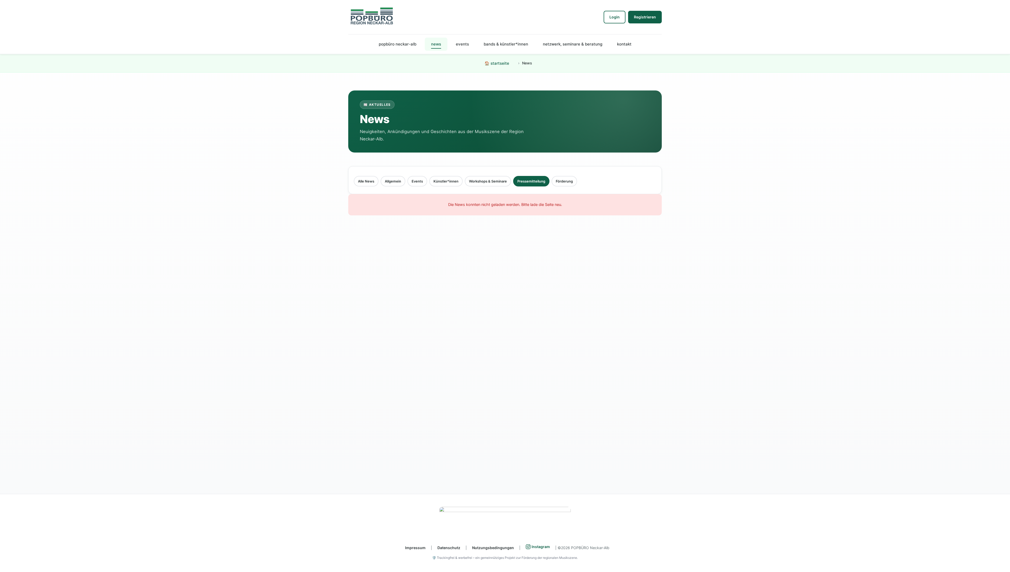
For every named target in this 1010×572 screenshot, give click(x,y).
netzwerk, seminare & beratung (572, 44)
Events (417, 181)
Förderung (564, 181)
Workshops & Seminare (488, 181)
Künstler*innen (445, 181)
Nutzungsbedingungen (493, 547)
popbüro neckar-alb (397, 44)
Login (614, 17)
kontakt (624, 44)
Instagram (541, 546)
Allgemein (393, 181)
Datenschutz (448, 547)
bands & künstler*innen (506, 44)
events (462, 44)
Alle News (366, 181)
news (436, 44)
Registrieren (645, 17)
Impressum (415, 547)
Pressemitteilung (531, 181)
